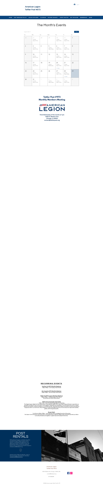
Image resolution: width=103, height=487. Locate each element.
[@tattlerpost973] (71, 473)
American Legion (32, 7)
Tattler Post (49, 468)
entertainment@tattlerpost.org (16, 446)
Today (76, 31)
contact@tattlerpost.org (51, 473)
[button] (28, 40)
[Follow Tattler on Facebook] (68, 473)
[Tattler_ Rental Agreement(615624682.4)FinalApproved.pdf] (20, 450)
